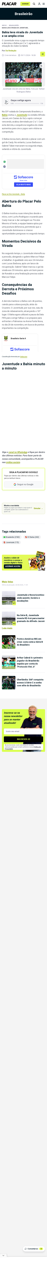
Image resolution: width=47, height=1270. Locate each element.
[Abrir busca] (34, 3)
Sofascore (23, 356)
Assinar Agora (12, 566)
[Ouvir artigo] (6, 101)
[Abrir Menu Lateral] (43, 3)
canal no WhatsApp (17, 452)
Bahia (4, 115)
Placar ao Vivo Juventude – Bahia (13, 194)
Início (4, 25)
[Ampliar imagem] (23, 74)
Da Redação (11, 51)
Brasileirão (14, 25)
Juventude (22, 115)
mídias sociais (13, 462)
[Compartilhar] (42, 54)
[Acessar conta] (39, 3)
